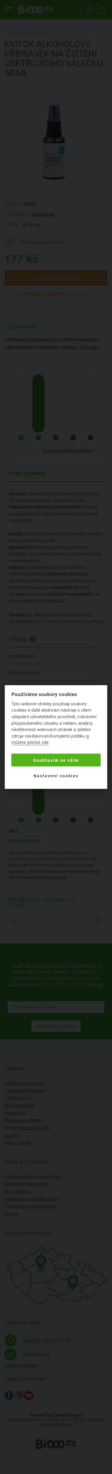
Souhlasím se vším (56, 760)
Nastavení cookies (56, 775)
